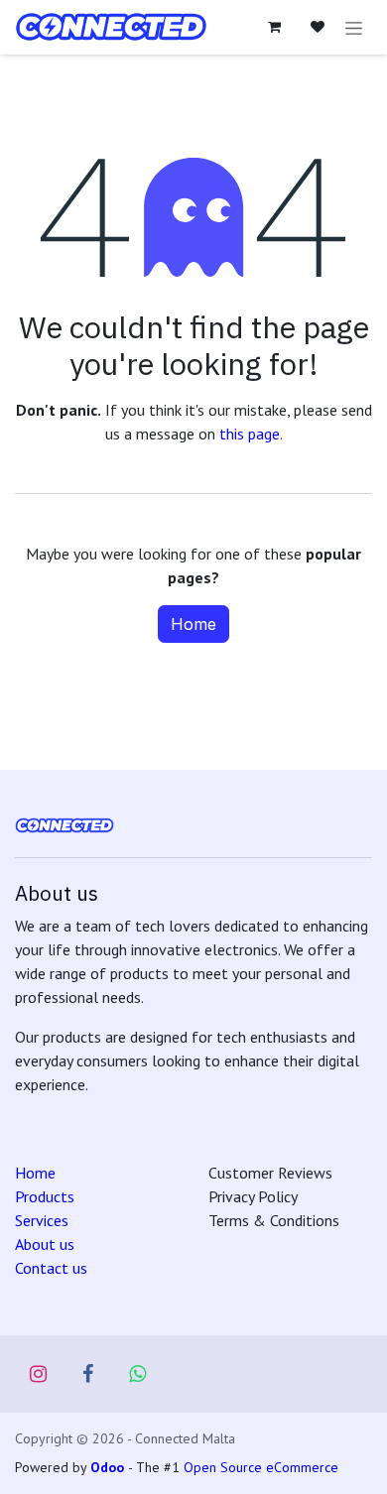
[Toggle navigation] (353, 27)
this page (249, 433)
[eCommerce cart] (274, 27)
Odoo (109, 1467)
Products (44, 1196)
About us (44, 1244)
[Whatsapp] (138, 1374)
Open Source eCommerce (261, 1467)
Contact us (51, 1268)
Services (41, 1220)
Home (193, 624)
